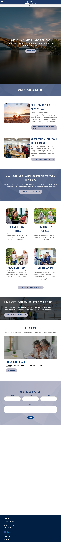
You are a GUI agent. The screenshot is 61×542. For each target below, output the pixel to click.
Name (12, 395)
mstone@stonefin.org (9, 529)
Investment (6, 541)
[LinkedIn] (8, 532)
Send (30, 417)
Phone (48, 395)
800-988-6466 (12, 523)
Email (30, 395)
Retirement (6, 539)
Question (30, 404)
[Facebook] (5, 532)
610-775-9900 (10, 521)
